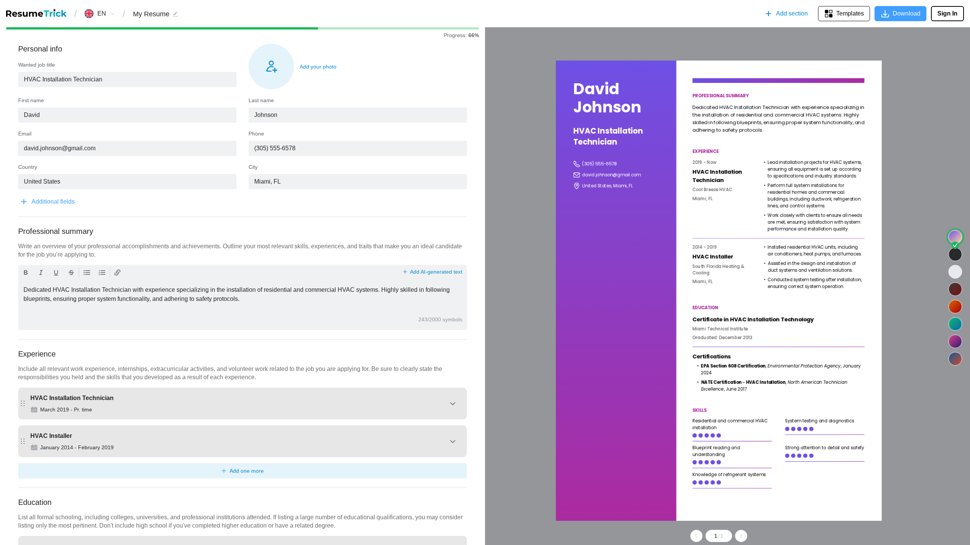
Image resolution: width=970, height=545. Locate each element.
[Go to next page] (741, 536)
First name (31, 100)
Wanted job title (36, 65)
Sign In (947, 13)
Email (24, 134)
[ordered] (101, 272)
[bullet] (86, 272)
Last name (261, 100)
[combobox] (102, 13)
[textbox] (127, 79)
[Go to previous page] (696, 536)
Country (27, 167)
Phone (256, 134)
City (253, 167)
